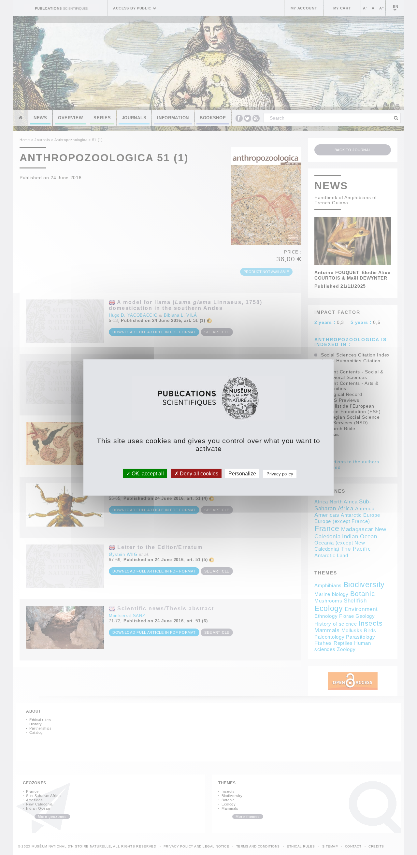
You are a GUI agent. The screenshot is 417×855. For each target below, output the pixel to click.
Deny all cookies (198, 473)
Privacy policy (279, 473)
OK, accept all (147, 473)
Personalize (242, 473)
